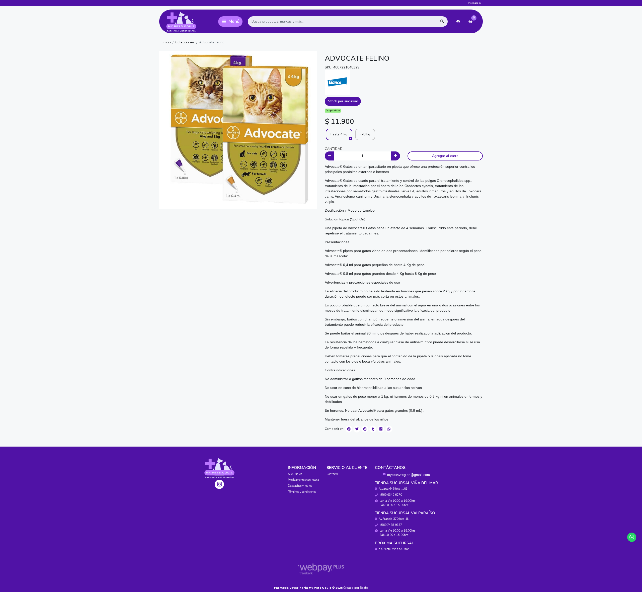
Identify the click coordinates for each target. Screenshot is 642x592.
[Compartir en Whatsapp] (388, 429)
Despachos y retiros (300, 486)
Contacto (332, 474)
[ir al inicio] (219, 468)
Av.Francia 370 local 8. (394, 519)
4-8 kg (365, 134)
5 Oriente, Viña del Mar (394, 549)
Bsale (364, 588)
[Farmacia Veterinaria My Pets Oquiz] (187, 21)
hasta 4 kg (339, 134)
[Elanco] (337, 82)
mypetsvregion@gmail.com (408, 474)
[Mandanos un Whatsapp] (631, 537)
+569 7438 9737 (390, 525)
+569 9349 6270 (390, 495)
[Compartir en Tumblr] (372, 429)
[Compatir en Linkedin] (380, 429)
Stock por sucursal (343, 101)
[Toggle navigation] (230, 21)
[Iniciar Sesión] (458, 21)
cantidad (334, 148)
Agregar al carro (445, 155)
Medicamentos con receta (303, 480)
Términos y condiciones (302, 492)
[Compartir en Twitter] (356, 429)
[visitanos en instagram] (219, 484)
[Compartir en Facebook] (348, 429)
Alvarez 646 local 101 (393, 489)
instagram (474, 3)
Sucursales (295, 474)
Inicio (167, 42)
